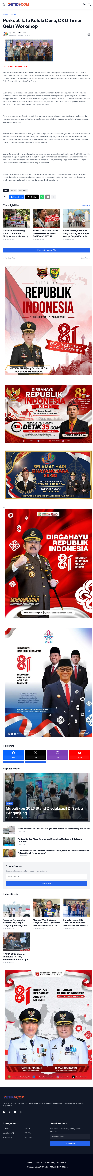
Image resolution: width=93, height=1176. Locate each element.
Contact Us (61, 1163)
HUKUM (6, 1129)
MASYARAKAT (8, 1133)
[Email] (47, 197)
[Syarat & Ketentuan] (13, 762)
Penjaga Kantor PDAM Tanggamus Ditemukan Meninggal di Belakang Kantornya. (49, 840)
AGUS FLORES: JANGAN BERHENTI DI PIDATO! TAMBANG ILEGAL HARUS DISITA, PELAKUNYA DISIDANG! (45, 233)
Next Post (84, 258)
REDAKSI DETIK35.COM (59, 1167)
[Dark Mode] (84, 4)
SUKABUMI (7, 1137)
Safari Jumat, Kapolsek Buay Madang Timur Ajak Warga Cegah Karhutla (76, 233)
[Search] (89, 4)
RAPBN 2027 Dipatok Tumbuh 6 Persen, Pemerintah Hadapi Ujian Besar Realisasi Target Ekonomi (16, 957)
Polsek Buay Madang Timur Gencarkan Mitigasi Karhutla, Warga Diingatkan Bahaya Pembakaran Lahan (16, 233)
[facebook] (4, 1112)
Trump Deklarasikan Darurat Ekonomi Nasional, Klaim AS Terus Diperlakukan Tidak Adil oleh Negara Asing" (53, 851)
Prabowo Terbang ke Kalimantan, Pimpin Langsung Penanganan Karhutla (15, 923)
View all (85, 205)
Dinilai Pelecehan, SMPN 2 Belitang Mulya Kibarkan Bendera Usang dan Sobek (53, 828)
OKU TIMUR (23, 190)
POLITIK (28, 1133)
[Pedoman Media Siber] (35, 762)
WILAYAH (28, 1137)
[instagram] (20, 1112)
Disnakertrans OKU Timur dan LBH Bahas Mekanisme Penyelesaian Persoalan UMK (76, 923)
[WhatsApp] (42, 197)
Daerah (13, 14)
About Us (38, 1163)
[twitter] (9, 1112)
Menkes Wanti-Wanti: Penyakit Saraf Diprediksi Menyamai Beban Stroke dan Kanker (46, 923)
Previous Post (10, 258)
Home (5, 14)
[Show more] (53, 197)
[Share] (87, 34)
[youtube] (15, 1112)
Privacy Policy (49, 1163)
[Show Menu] (4, 4)
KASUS (27, 1129)
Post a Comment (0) (46, 250)
